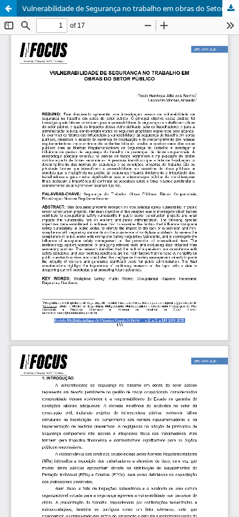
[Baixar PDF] (230, 8)
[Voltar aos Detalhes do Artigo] (8, 8)
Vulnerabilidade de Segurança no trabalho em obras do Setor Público (130, 8)
